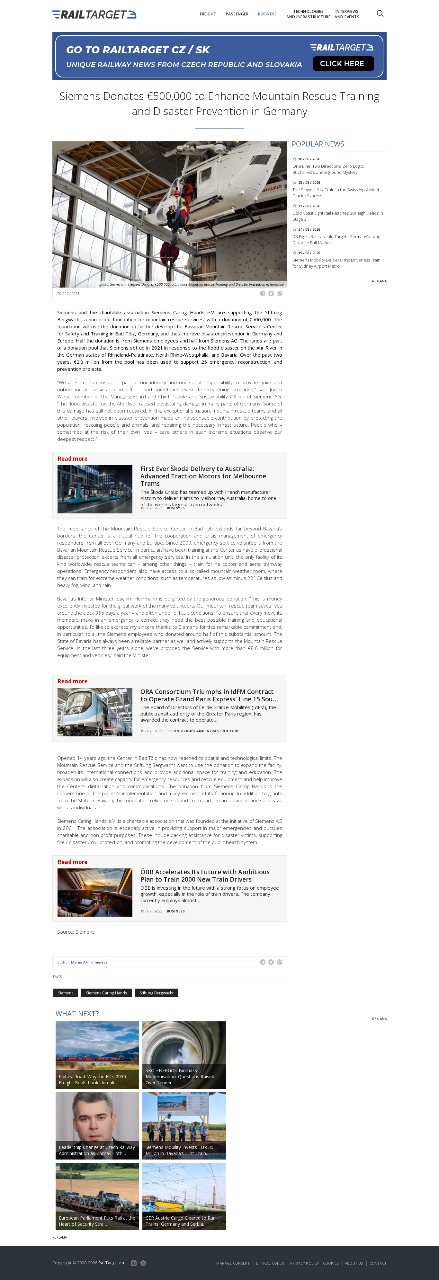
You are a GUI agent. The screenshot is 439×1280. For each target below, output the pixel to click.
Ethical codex (270, 1263)
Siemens (65, 993)
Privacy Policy (304, 1263)
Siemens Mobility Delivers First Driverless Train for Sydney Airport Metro (336, 263)
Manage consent (233, 1263)
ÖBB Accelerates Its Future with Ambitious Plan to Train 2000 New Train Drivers (205, 876)
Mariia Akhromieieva (89, 962)
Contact (378, 1263)
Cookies (330, 1263)
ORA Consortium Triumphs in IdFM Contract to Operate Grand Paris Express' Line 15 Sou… (209, 695)
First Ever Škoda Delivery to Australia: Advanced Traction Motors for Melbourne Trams (203, 476)
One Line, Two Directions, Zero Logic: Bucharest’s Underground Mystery (328, 169)
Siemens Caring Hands (106, 993)
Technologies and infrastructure (203, 730)
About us (354, 1263)
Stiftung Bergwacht (157, 993)
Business (176, 507)
